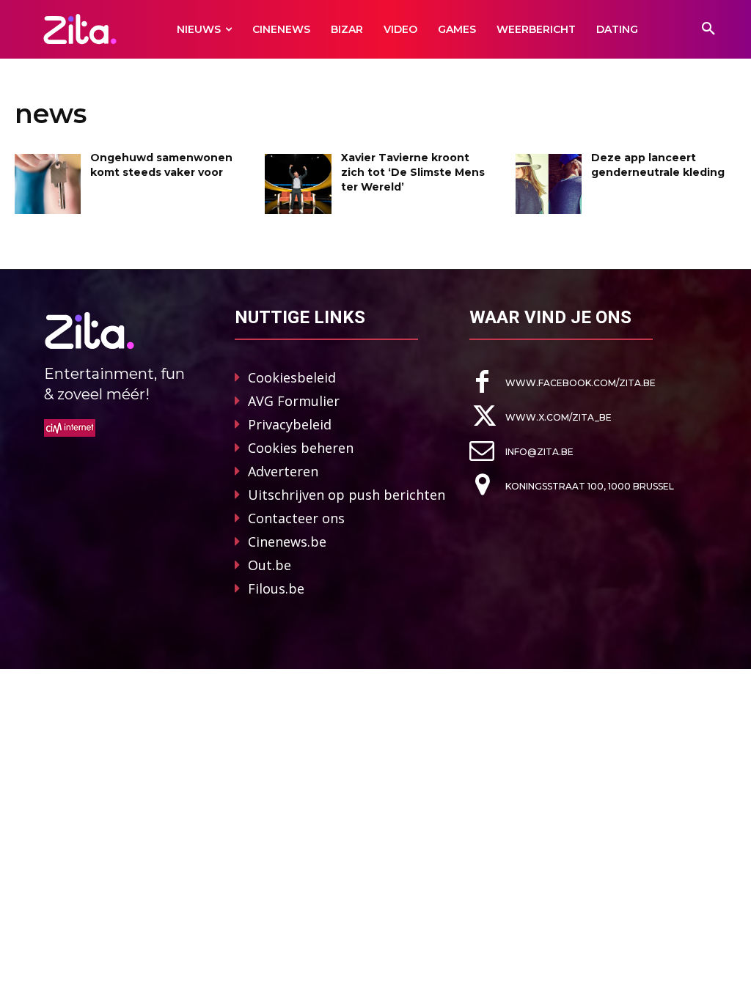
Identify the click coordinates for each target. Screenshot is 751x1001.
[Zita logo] (79, 29)
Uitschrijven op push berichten (346, 494)
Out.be (269, 565)
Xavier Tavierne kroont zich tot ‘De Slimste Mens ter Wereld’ (413, 172)
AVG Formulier (294, 401)
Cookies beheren (300, 448)
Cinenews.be (287, 541)
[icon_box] (562, 382)
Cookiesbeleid (292, 377)
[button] (708, 29)
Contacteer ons (296, 518)
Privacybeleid (289, 424)
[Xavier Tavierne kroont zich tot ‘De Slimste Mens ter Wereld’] (298, 183)
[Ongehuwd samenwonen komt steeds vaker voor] (48, 183)
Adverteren (283, 471)
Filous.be (276, 588)
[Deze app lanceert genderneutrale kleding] (549, 183)
